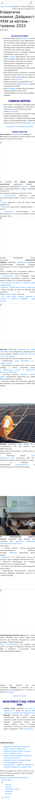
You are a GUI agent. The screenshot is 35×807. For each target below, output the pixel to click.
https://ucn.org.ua (6, 6)
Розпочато (9, 211)
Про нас (8, 787)
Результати (6, 207)
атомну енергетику (15, 543)
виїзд (15, 267)
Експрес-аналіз (10, 195)
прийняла (24, 38)
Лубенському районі (11, 370)
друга (15, 294)
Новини (8, 784)
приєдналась (15, 134)
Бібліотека (9, 791)
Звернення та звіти (12, 789)
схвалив (12, 56)
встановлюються (22, 465)
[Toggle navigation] (31, 3)
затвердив (11, 88)
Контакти (8, 793)
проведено (13, 553)
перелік (17, 52)
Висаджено (6, 557)
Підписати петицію (20, 696)
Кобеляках (12, 372)
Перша (8, 294)
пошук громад (23, 444)
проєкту (24, 186)
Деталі (4, 202)
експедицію (21, 262)
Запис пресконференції (9, 644)
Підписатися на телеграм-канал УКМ (19, 126)
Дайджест (5, 287)
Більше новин (6, 780)
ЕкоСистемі (17, 79)
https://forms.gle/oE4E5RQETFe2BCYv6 (14, 778)
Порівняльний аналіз (11, 276)
